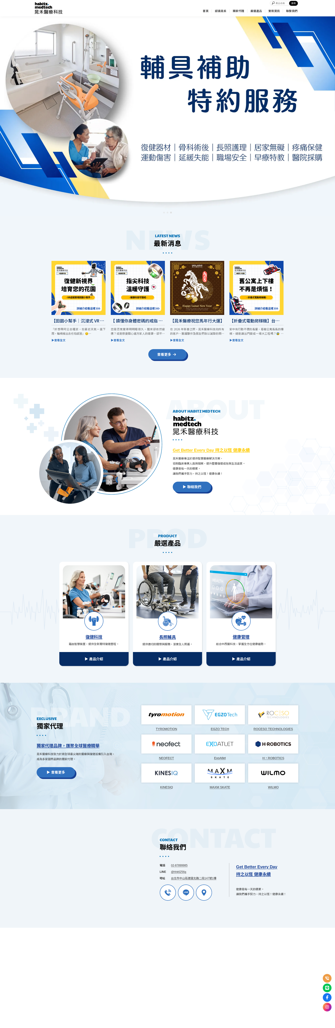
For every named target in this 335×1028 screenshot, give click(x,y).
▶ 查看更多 (56, 772)
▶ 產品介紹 (94, 659)
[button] (164, 212)
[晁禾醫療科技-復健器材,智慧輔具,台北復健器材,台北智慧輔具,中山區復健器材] (48, 8)
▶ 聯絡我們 (192, 487)
